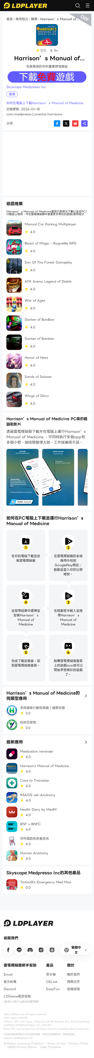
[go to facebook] (8, 950)
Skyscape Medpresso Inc (26, 87)
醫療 (34, 19)
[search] (77, 5)
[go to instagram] (41, 950)
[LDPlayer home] (25, 5)
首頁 (9, 19)
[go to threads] (52, 950)
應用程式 (22, 19)
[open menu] (87, 5)
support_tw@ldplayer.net (18, 1038)
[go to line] (19, 950)
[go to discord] (30, 950)
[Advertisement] (47, 164)
